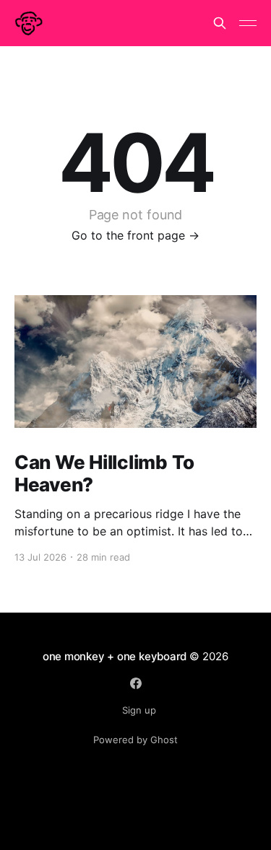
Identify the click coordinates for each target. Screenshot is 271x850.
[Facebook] (136, 683)
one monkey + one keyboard (114, 656)
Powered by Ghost (135, 739)
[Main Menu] (248, 23)
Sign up (139, 710)
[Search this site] (219, 23)
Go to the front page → (135, 235)
